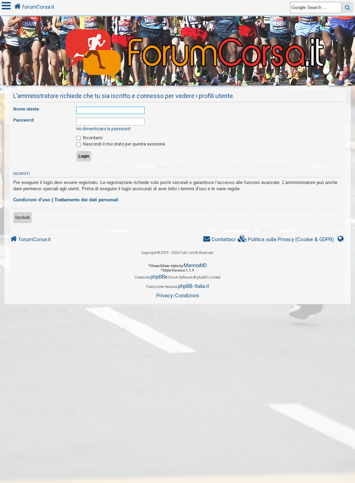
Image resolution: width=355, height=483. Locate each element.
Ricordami (92, 137)
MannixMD (195, 265)
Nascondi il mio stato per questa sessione (123, 144)
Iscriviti (22, 217)
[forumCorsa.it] (177, 37)
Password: (23, 120)
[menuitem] (286, 239)
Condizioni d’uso (31, 199)
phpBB (157, 277)
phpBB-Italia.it (193, 286)
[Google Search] (347, 7)
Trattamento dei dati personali (86, 199)
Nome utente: (26, 109)
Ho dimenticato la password (103, 128)
